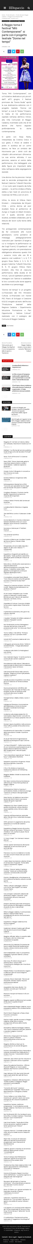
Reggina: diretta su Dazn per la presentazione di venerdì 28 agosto (15, 1045)
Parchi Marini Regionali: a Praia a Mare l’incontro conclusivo (16, 1014)
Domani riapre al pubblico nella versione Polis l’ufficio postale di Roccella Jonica (17, 725)
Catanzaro (23, 1240)
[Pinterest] (18, 51)
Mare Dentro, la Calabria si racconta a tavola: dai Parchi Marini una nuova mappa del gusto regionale (16, 799)
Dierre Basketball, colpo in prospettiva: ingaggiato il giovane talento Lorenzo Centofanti (17, 954)
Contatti (5, 1237)
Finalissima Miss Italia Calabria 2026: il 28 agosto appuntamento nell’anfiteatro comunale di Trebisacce (17, 1166)
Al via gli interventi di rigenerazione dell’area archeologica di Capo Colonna (16, 739)
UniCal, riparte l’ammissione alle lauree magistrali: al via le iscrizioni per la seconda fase (16, 846)
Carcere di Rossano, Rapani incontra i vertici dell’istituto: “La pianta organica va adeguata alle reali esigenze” (17, 1174)
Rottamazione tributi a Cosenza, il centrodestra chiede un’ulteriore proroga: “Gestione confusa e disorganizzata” (17, 790)
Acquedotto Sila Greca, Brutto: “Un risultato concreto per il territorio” (15, 988)
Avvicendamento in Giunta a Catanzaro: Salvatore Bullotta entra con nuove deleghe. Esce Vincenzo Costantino (17, 521)
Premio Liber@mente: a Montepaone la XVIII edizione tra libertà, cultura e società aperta (17, 879)
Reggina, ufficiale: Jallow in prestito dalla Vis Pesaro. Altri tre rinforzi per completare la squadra (17, 938)
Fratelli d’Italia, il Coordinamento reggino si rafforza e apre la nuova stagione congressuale (17, 972)
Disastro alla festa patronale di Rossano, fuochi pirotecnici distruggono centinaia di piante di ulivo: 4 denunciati (17, 905)
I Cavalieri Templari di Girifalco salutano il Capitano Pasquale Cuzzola (17, 619)
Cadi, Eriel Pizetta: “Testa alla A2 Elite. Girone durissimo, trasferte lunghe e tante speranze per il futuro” (16, 1124)
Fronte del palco (10, 15)
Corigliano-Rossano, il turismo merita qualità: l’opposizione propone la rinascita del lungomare (16, 494)
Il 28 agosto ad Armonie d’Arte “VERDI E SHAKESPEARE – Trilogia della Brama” (17, 645)
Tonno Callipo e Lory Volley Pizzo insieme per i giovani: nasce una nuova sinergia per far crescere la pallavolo (16, 1097)
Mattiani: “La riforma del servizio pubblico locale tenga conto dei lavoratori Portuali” (17, 451)
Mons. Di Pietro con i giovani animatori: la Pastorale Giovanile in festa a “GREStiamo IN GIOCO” (17, 1191)
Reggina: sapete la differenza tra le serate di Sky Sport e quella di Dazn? (17, 1001)
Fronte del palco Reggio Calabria (17, 21)
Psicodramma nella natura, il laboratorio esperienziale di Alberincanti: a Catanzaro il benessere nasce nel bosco (17, 665)
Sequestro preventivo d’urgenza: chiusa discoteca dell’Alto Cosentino (17, 762)
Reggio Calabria (14, 1240)
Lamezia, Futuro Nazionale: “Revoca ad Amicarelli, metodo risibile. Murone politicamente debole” (16, 980)
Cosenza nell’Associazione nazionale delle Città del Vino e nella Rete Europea (17, 816)
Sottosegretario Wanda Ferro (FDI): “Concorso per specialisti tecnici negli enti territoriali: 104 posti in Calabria (16, 485)
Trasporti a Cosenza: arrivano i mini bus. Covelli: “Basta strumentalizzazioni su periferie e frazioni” (17, 587)
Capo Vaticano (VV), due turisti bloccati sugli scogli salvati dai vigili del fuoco (16, 1074)
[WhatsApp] (22, 51)
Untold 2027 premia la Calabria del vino (17, 639)
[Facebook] (9, 51)
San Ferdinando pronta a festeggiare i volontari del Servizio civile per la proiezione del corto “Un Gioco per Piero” (17, 626)
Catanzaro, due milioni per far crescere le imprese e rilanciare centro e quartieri (17, 1059)
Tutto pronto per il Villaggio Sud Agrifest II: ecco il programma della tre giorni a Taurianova (8, 349)
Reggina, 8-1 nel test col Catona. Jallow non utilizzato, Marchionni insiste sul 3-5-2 (17, 443)
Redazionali (7, 402)
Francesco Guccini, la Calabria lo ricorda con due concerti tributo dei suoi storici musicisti (17, 854)
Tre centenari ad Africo (11, 535)
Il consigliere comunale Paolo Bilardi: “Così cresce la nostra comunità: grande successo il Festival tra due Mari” (17, 578)
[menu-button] (4, 7)
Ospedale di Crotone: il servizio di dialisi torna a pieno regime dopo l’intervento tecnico (17, 605)
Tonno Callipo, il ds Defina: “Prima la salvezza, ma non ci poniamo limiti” (15, 633)
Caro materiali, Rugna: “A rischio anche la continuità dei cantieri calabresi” (17, 658)
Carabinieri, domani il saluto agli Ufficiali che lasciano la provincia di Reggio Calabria (17, 929)
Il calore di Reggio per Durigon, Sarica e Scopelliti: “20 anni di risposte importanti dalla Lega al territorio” (21, 411)
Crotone (11, 1242)
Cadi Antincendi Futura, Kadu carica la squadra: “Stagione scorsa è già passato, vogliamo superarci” (17, 673)
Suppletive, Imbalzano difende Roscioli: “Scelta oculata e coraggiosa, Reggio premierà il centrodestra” (17, 1081)
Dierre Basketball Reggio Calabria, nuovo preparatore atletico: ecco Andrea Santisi (17, 1007)
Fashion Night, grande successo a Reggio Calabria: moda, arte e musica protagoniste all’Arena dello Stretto (17, 1021)
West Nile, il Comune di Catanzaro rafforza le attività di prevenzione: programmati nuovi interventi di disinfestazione (15, 1141)
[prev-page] (3, 396)
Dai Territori (10, 325)
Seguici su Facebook (24, 1237)
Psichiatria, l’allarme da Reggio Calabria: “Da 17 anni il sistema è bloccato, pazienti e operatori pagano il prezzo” (17, 1029)
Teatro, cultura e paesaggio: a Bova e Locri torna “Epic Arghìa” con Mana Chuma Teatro (16, 887)
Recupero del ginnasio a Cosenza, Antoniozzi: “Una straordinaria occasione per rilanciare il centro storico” (17, 1183)
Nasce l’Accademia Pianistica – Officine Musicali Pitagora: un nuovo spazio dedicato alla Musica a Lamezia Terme (16, 1066)
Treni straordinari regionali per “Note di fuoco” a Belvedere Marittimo (17, 756)
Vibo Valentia (18, 1242)
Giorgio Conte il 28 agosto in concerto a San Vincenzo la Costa (17, 472)
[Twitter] (13, 51)
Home (3, 15)
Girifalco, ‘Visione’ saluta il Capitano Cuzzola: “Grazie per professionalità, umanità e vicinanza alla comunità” (15, 871)
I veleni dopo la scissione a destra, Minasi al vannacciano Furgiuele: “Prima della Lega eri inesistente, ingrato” (17, 862)
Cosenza (5, 1242)
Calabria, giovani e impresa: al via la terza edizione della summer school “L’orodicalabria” (17, 1150)
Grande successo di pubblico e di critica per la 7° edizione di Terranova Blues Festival (17, 681)
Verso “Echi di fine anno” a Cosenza (15, 456)
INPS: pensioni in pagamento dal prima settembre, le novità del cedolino (17, 822)
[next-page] (6, 396)
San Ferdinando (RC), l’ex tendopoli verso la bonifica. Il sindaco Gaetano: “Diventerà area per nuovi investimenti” (17, 1115)
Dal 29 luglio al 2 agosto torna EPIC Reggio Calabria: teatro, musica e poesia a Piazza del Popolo (21, 421)
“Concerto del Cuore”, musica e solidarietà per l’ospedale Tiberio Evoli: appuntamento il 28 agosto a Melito (16, 1089)
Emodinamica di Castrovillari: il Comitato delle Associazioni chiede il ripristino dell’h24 (17, 732)
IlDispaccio (6, 1240)
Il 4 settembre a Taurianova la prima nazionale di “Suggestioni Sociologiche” (17, 1218)
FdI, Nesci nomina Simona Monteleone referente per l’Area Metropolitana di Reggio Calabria (16, 782)
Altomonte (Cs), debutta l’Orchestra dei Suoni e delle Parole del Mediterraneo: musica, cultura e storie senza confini (16, 946)
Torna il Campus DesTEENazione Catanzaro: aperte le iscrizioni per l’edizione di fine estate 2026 (15, 1158)
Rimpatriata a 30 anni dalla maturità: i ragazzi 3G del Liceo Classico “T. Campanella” (16, 547)
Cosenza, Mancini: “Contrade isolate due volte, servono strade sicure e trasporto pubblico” (17, 1132)
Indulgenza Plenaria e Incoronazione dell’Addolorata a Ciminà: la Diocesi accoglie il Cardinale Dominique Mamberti (16, 707)
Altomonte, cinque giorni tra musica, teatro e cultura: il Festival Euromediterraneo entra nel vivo (15, 1037)
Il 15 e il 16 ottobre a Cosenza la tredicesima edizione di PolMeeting (15, 769)
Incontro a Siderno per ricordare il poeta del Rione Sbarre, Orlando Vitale (17, 540)
